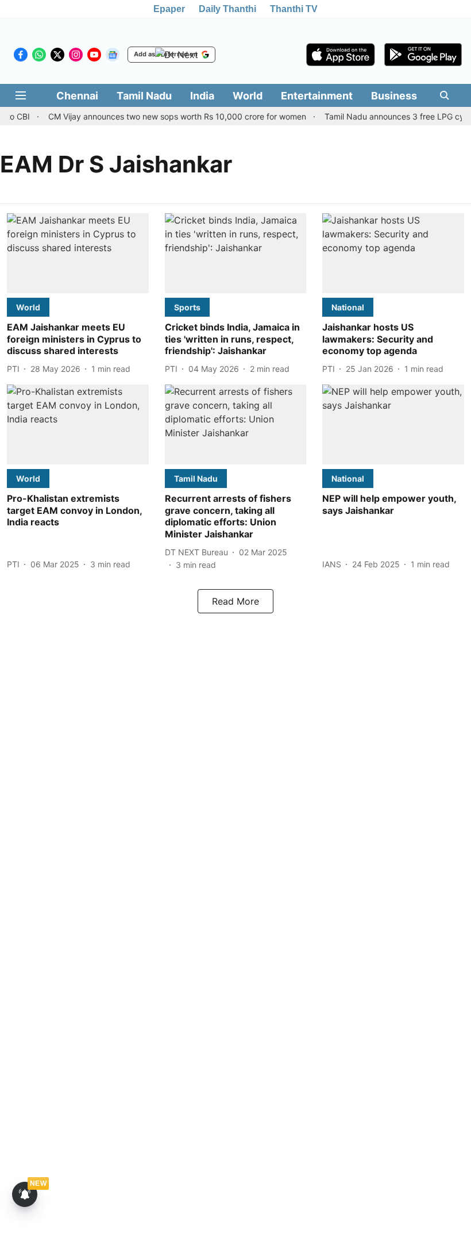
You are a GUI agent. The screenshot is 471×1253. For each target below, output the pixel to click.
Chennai (77, 96)
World (247, 96)
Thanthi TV (294, 9)
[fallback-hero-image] (78, 253)
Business (394, 96)
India (202, 96)
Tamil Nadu (144, 96)
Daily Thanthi (227, 9)
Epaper (169, 9)
